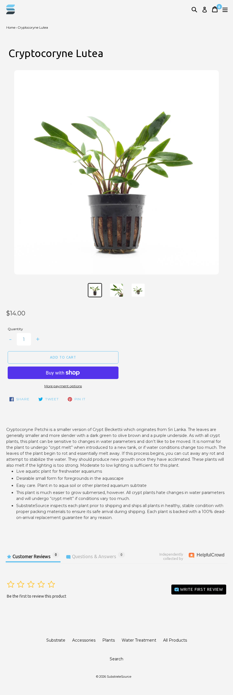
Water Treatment (139, 640)
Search (116, 658)
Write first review (201, 589)
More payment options (63, 386)
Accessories (83, 640)
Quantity (15, 329)
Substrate (55, 640)
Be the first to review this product (36, 596)
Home (10, 28)
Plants (108, 640)
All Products (175, 640)
